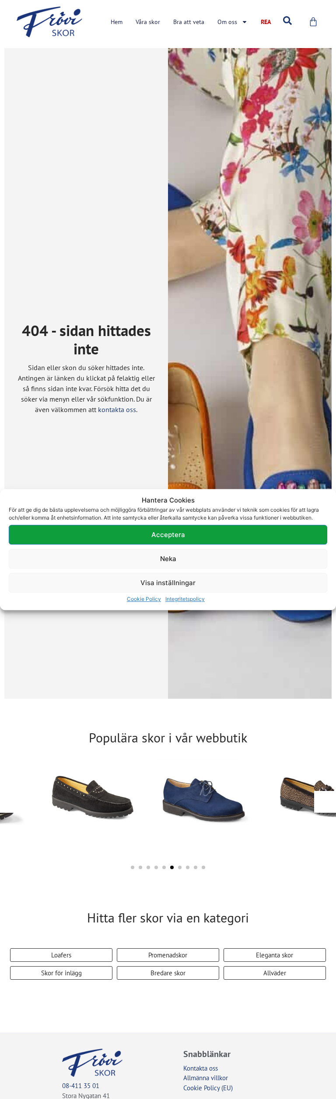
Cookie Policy (144, 599)
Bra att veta (188, 22)
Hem (116, 22)
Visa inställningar (168, 583)
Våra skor (148, 22)
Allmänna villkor (205, 1078)
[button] (132, 867)
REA (266, 22)
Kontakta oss (200, 1068)
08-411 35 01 (80, 1086)
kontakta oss (117, 409)
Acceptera (168, 534)
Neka (168, 559)
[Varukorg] (313, 22)
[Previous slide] (11, 802)
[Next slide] (325, 802)
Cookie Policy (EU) (208, 1088)
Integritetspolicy (185, 599)
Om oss (227, 22)
